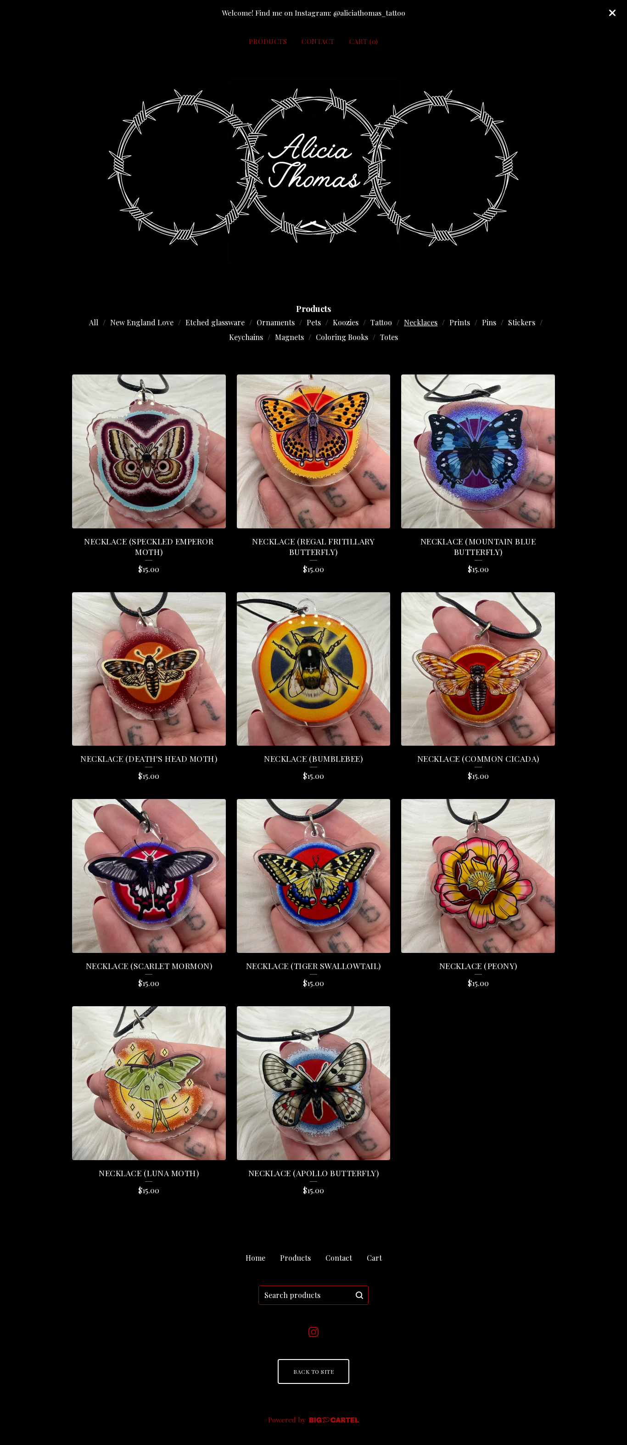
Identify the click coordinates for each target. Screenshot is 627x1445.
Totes (389, 337)
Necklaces (420, 322)
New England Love (142, 322)
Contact (318, 41)
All (93, 322)
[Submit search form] (359, 1295)
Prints (459, 322)
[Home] (314, 171)
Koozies (345, 322)
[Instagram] (313, 1332)
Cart (374, 1258)
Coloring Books (342, 337)
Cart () (363, 41)
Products (268, 41)
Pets (314, 322)
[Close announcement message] (612, 13)
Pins (489, 322)
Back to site (313, 1371)
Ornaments (276, 322)
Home (255, 1258)
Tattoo (381, 322)
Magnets (289, 337)
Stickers (521, 322)
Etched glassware (215, 322)
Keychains (246, 337)
